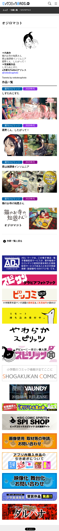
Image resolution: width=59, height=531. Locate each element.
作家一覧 (14, 10)
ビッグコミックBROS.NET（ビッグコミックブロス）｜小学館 (16, 3)
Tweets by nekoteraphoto (14, 78)
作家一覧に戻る (14, 241)
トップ (5, 10)
